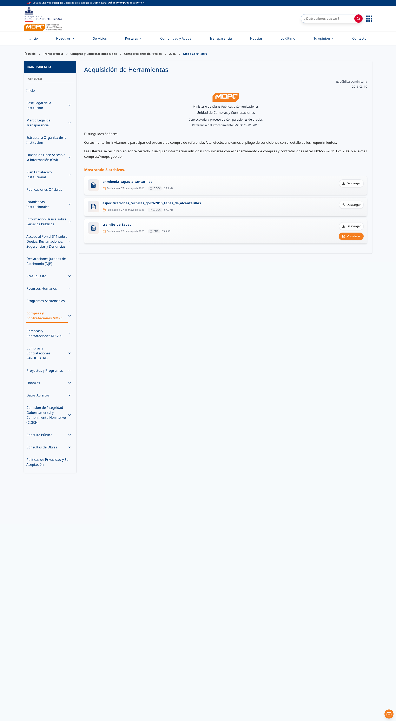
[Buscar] (358, 18)
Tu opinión (322, 38)
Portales (131, 38)
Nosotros (63, 38)
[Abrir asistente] (389, 714)
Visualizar (353, 236)
